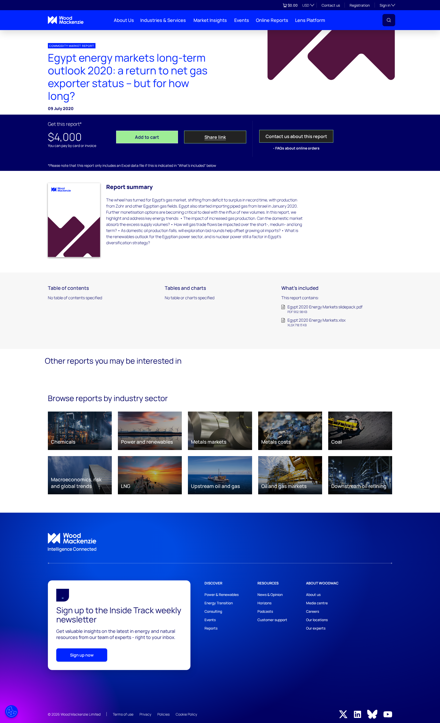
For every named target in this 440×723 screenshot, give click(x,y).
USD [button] (305, 5)
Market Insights (210, 20)
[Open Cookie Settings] (11, 711)
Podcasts (265, 611)
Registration (360, 5)
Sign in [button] (387, 5)
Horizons (264, 603)
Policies (163, 714)
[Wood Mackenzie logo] (66, 20)
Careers (312, 611)
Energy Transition (218, 603)
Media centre (317, 603)
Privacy (145, 714)
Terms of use (123, 714)
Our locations (317, 619)
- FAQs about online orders (296, 148)
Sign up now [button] (82, 655)
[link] (220, 542)
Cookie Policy (186, 714)
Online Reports (272, 20)
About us (313, 594)
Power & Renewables (221, 594)
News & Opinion (270, 594)
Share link (215, 137)
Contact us (331, 5)
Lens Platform (310, 20)
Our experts (315, 628)
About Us (124, 20)
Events (241, 20)
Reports (210, 628)
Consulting (213, 611)
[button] (388, 20)
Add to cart (147, 137)
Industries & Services (163, 20)
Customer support (272, 619)
